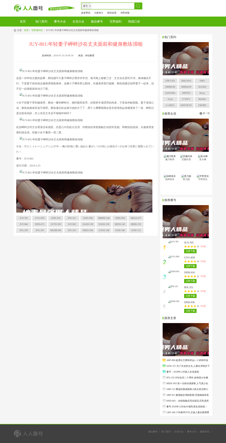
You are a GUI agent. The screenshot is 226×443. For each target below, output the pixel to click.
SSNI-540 (120, 230)
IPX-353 (72, 230)
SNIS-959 (120, 218)
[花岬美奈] (170, 176)
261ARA (202, 87)
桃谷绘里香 (111, 13)
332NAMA (170, 93)
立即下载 (190, 251)
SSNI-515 (136, 230)
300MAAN (186, 87)
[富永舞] (203, 156)
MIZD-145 (120, 224)
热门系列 (166, 431)
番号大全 (191, 431)
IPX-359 (24, 230)
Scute (170, 99)
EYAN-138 (104, 230)
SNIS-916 (56, 218)
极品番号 (153, 431)
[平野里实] (203, 176)
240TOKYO (186, 105)
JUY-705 (24, 218)
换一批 (206, 113)
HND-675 (39, 224)
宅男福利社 (37, 30)
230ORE (202, 105)
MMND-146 (104, 218)
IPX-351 (72, 218)
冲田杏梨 (125, 13)
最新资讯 (204, 431)
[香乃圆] (186, 176)
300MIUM (170, 87)
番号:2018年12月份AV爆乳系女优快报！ (186, 406)
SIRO (202, 81)
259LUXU (170, 81)
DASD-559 (104, 224)
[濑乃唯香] (170, 156)
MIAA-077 (136, 218)
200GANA (186, 81)
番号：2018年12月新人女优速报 (182, 372)
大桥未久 (98, 13)
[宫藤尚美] (186, 156)
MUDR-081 (55, 230)
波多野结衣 (85, 13)
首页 (26, 30)
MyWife (202, 99)
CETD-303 (56, 224)
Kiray (202, 93)
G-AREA (170, 105)
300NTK (186, 93)
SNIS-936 (88, 218)
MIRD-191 (136, 224)
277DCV (186, 99)
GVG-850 (39, 218)
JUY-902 (72, 224)
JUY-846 (24, 224)
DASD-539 (88, 224)
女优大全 (178, 431)
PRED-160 (88, 230)
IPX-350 (40, 230)
